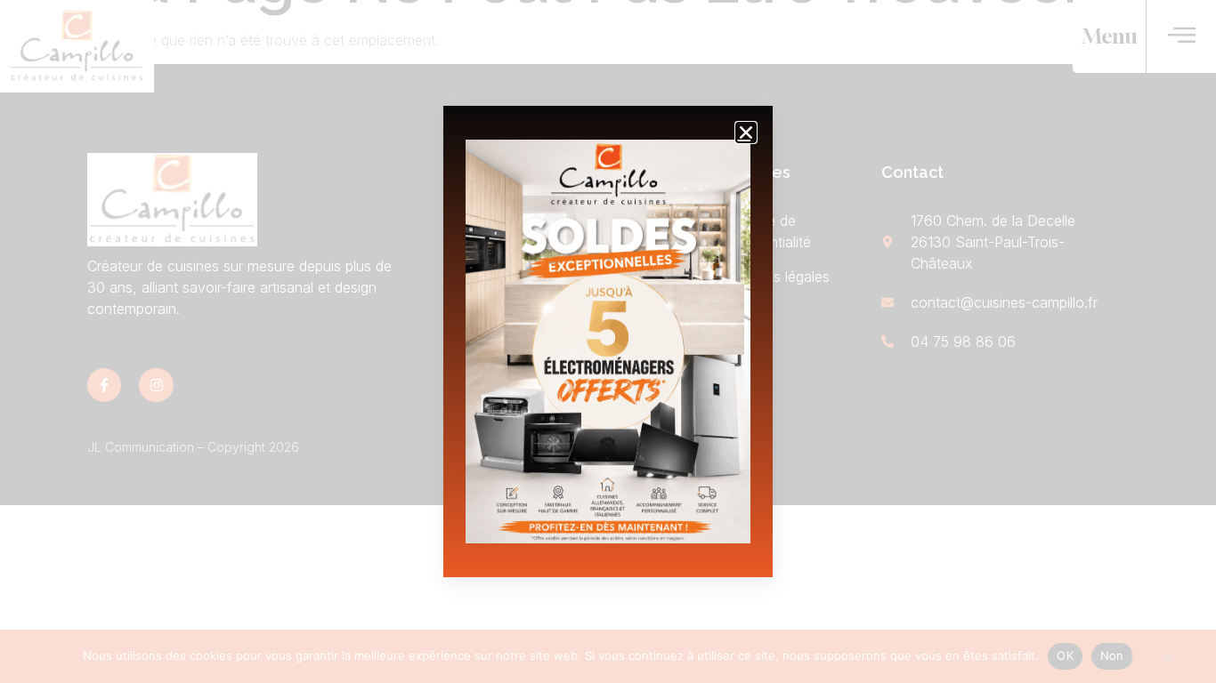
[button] (746, 132)
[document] (608, 341)
